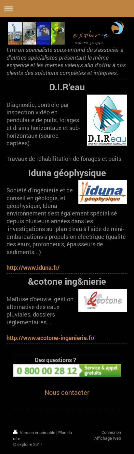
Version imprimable (37, 432)
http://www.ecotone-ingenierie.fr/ (51, 338)
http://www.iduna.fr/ (33, 267)
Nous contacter (67, 392)
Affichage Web (107, 438)
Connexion (111, 432)
